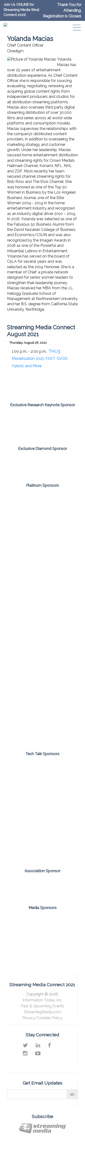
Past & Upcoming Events (42, 1006)
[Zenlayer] (42, 690)
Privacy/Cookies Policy (42, 1018)
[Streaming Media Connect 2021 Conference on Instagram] (25, 1053)
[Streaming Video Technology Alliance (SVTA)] (42, 885)
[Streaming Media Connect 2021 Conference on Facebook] (49, 1045)
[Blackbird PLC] (42, 509)
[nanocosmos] (42, 618)
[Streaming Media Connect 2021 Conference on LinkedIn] (38, 1045)
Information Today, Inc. (42, 1000)
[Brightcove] (42, 545)
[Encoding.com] (42, 581)
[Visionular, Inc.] (42, 849)
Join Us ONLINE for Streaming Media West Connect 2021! (21, 9)
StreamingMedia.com (42, 1012)
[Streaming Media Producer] (42, 943)
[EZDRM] (42, 425)
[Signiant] (42, 823)
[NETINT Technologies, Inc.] (42, 772)
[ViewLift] (42, 654)
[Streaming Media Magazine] (24, 922)
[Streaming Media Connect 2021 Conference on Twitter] (25, 1045)
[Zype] (42, 726)
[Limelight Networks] (42, 463)
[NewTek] (42, 798)
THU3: (40, 358)
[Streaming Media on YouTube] (37, 1053)
